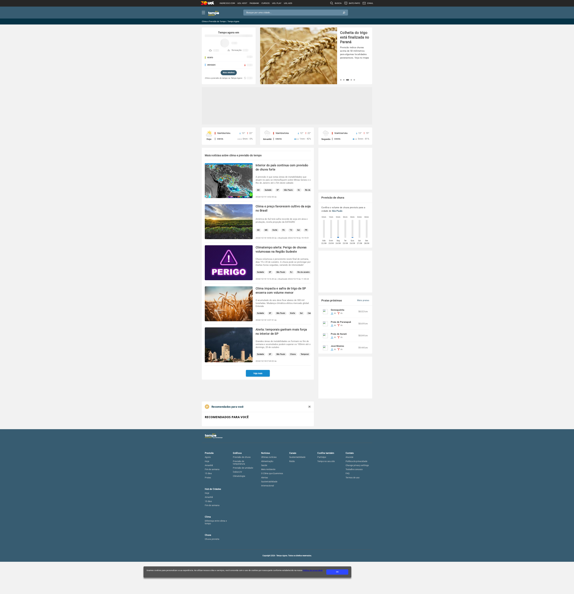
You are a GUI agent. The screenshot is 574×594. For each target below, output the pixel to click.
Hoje (207, 461)
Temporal (305, 354)
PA (283, 230)
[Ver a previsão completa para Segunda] (345, 136)
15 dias (208, 473)
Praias (208, 477)
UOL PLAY (276, 3)
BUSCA (338, 3)
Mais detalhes (229, 73)
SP (278, 190)
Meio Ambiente (268, 469)
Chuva (293, 354)
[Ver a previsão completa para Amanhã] (287, 136)
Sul (298, 230)
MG (266, 230)
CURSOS (265, 3)
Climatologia (239, 476)
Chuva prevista (212, 539)
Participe (321, 457)
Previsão (209, 453)
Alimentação (267, 461)
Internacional (267, 485)
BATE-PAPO (354, 3)
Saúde (264, 465)
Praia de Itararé (339, 334)
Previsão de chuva (242, 457)
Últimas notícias (269, 457)
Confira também (325, 453)
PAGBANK (254, 3)
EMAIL (370, 3)
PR (306, 230)
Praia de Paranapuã (341, 322)
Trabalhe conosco (354, 469)
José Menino (337, 346)
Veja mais (257, 373)
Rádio (292, 461)
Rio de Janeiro (303, 272)
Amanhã (209, 465)
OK (337, 572)
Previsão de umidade (243, 468)
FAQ (348, 473)
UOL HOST (242, 3)
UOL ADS (288, 3)
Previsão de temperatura (239, 462)
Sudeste (268, 190)
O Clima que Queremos (272, 473)
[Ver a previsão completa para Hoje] (229, 136)
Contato (350, 453)
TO (291, 230)
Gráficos (237, 453)
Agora (208, 457)
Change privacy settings (357, 465)
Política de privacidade (313, 570)
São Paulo (288, 190)
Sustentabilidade (269, 481)
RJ (299, 190)
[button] (341, 80)
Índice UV (237, 472)
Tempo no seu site (326, 461)
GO (258, 190)
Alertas (264, 477)
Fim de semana (212, 469)
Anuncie (349, 457)
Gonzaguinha (337, 310)
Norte (275, 230)
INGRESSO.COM (227, 3)
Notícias (265, 453)
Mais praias (363, 300)
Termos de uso (353, 477)
